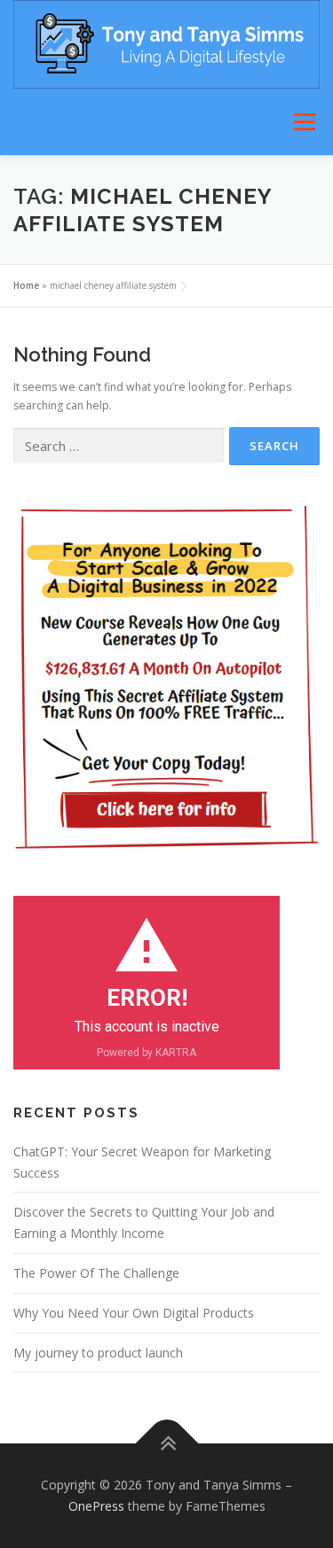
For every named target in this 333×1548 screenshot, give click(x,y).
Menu (303, 121)
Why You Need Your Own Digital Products (133, 1312)
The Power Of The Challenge (96, 1272)
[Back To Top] (166, 1443)
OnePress (96, 1505)
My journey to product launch (98, 1352)
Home (26, 285)
